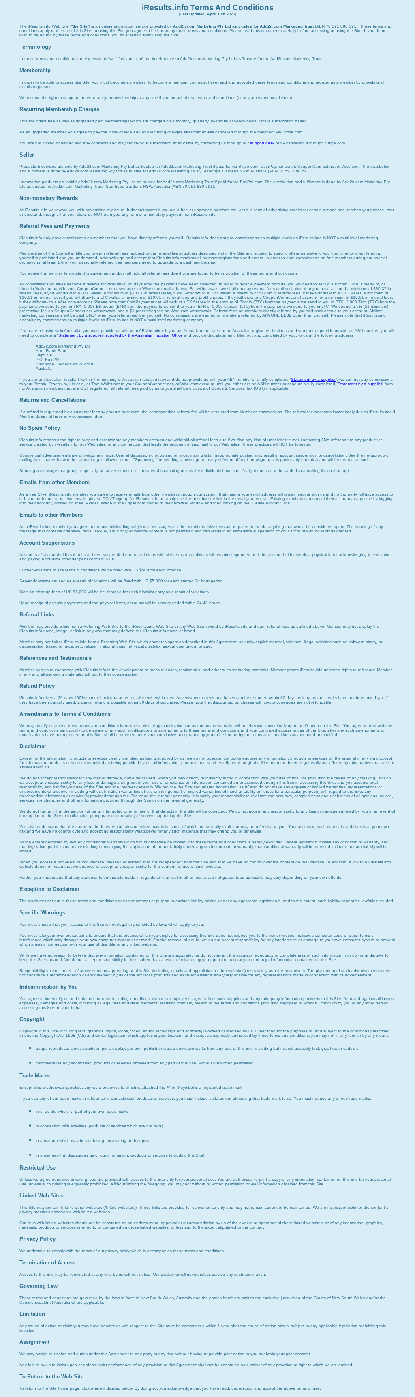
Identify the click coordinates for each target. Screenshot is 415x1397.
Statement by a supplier (80, 335)
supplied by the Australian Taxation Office (144, 335)
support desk (262, 143)
